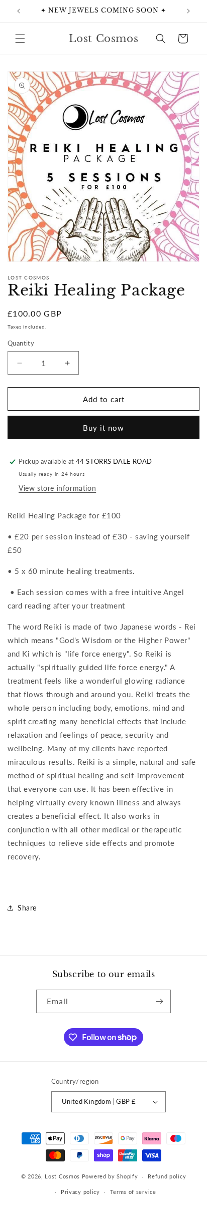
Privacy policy (80, 1191)
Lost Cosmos (62, 1176)
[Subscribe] (159, 1001)
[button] (20, 39)
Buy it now (103, 427)
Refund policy (167, 1176)
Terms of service (133, 1191)
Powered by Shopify (110, 1176)
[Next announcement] (188, 11)
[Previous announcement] (19, 11)
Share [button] (27, 907)
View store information (57, 488)
